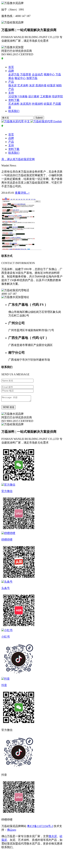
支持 (11, 92)
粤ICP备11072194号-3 (40, 826)
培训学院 (57, 96)
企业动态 (37, 74)
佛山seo (11, 829)
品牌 (11, 70)
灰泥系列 (25, 103)
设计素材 (33, 96)
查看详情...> (22, 192)
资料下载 (13, 100)
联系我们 (13, 111)
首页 (11, 67)
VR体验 (23, 96)
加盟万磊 (31, 78)
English (57, 121)
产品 (11, 81)
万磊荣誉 (25, 74)
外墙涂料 (37, 103)
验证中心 (20, 78)
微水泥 (12, 85)
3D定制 (12, 96)
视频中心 (49, 74)
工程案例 (45, 96)
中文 (27, 121)
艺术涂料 (22, 85)
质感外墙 (40, 85)
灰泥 (32, 85)
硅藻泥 (51, 85)
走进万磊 (13, 74)
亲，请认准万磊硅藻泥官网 (18, 159)
